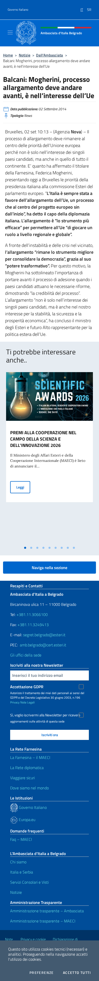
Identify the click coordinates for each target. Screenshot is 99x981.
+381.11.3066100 (32, 614)
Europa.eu (26, 819)
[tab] (25, 548)
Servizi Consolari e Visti (29, 882)
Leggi (23, 487)
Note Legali (27, 702)
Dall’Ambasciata (49, 55)
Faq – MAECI (21, 839)
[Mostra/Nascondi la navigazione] (10, 32)
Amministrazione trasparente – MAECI (42, 921)
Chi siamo (18, 862)
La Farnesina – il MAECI (30, 757)
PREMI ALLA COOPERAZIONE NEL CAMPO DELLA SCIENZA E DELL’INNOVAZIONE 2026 (43, 439)
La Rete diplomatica (27, 768)
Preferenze (41, 972)
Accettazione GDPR (26, 687)
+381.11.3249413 (33, 625)
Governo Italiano (18, 9)
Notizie (24, 55)
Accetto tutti (77, 972)
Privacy (15, 702)
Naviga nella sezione (49, 568)
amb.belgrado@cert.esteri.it (43, 645)
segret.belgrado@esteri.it (44, 635)
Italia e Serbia (21, 872)
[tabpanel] (49, 457)
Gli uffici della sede (25, 655)
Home (8, 55)
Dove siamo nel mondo (29, 788)
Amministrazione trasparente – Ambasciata (47, 911)
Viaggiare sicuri (22, 778)
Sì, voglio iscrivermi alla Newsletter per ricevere (45, 715)
